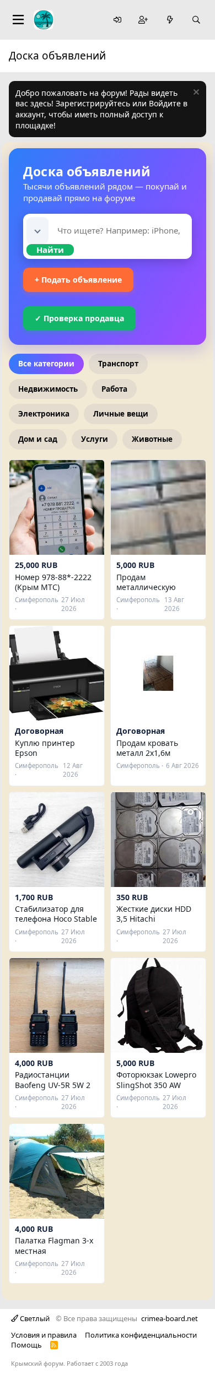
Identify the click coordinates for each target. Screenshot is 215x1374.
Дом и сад (37, 439)
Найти (50, 249)
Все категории (46, 364)
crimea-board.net (169, 1318)
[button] (37, 230)
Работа (114, 389)
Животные (152, 439)
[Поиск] (196, 20)
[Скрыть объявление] (195, 93)
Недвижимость (48, 389)
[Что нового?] (170, 20)
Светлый (34, 1318)
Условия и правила (44, 1335)
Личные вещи (120, 414)
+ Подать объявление (78, 279)
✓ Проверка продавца (79, 318)
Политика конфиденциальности (141, 1335)
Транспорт (118, 364)
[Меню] (18, 20)
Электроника (43, 414)
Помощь (26, 1345)
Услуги (94, 439)
